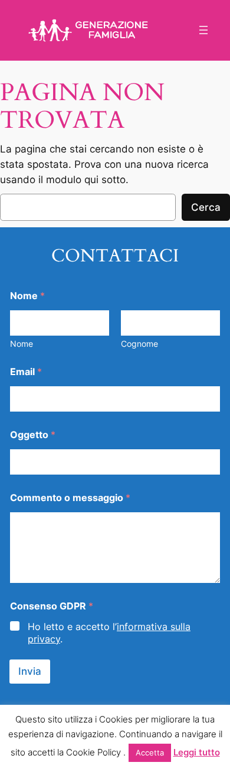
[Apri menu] (203, 30)
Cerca (206, 207)
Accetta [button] (150, 752)
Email (26, 371)
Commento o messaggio (70, 497)
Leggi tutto (196, 752)
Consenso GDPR (51, 606)
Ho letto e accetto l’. (109, 633)
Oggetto (32, 434)
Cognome (139, 344)
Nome (21, 344)
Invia (29, 671)
